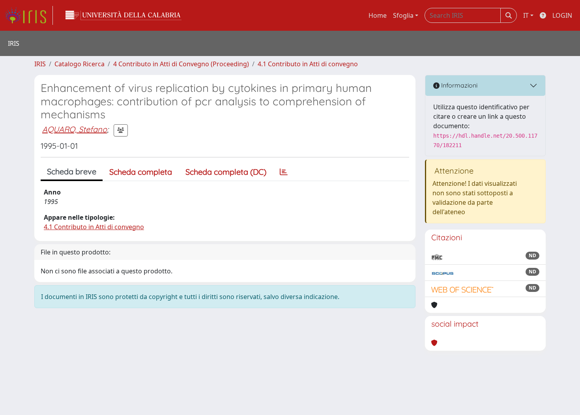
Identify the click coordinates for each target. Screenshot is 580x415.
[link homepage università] (123, 15)
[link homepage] (29, 15)
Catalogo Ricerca (79, 64)
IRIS (40, 64)
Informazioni (458, 85)
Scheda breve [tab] (71, 171)
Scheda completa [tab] (140, 172)
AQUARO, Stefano (74, 129)
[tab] (283, 172)
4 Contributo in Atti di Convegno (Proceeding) (181, 64)
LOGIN (562, 15)
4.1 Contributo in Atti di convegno (308, 64)
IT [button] (526, 15)
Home (378, 15)
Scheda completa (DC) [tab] (225, 172)
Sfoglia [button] (403, 15)
